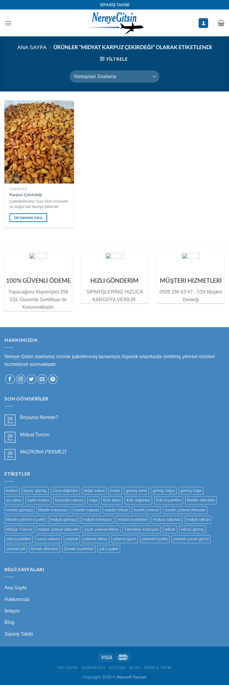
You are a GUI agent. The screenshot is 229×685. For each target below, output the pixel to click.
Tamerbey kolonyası (141, 529)
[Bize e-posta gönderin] (42, 379)
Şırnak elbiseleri (44, 548)
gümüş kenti (136, 490)
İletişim (11, 610)
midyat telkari (198, 519)
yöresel (72, 539)
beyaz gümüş (35, 490)
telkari (170, 529)
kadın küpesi (38, 500)
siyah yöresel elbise (101, 529)
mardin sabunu (86, 510)
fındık (115, 490)
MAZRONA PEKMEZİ (43, 451)
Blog (9, 622)
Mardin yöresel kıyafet (25, 519)
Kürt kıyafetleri (168, 500)
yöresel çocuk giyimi (191, 539)
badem (12, 490)
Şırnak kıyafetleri (79, 548)
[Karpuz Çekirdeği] (39, 142)
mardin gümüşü (19, 510)
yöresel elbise (96, 539)
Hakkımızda (17, 599)
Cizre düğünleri (65, 490)
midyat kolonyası (97, 519)
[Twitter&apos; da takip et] (31, 379)
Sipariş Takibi (18, 633)
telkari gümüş (192, 529)
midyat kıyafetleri (133, 519)
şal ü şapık (108, 548)
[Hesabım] (203, 23)
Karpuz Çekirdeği (26, 194)
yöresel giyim (124, 539)
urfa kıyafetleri (18, 539)
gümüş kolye (164, 490)
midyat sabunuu (167, 519)
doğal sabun (94, 490)
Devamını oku (28, 218)
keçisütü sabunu (69, 500)
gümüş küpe (191, 490)
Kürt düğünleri (138, 500)
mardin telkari (116, 510)
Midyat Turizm (34, 434)
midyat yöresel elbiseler (58, 529)
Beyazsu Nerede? (39, 417)
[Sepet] (221, 22)
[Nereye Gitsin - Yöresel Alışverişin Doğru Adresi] (114, 23)
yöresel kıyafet (155, 539)
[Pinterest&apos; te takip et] (53, 379)
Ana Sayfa (32, 47)
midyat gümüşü (63, 519)
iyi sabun (14, 500)
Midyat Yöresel (19, 529)
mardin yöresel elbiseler (185, 510)
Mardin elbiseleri (201, 500)
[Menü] (8, 23)
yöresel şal (15, 548)
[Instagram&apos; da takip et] (21, 379)
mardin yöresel (146, 510)
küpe (93, 500)
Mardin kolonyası (53, 510)
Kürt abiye (112, 500)
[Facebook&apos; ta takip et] (10, 379)
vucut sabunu (48, 539)
